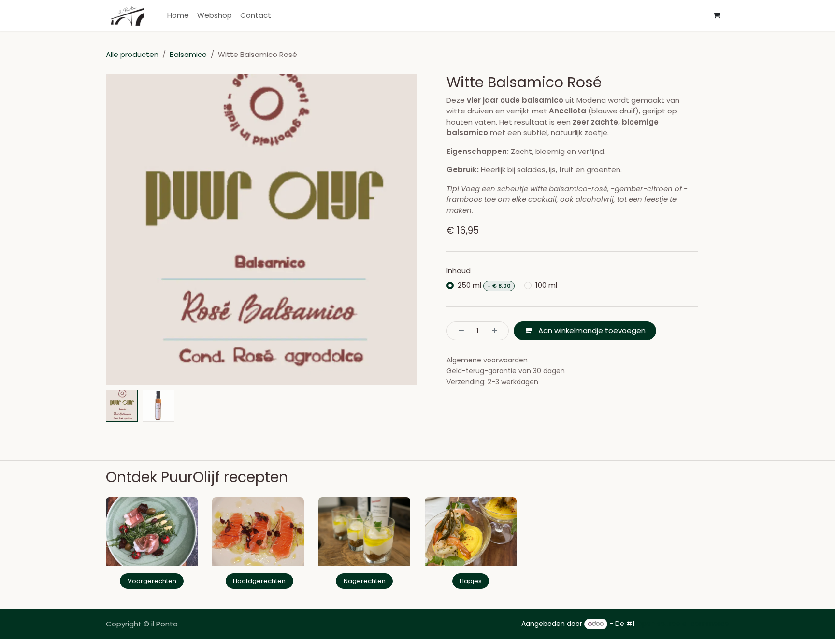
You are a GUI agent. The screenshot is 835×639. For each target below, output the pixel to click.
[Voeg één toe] (497, 331)
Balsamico (188, 54)
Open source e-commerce (682, 623)
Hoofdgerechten (259, 580)
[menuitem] (178, 15)
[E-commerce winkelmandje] (716, 15)
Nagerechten (365, 580)
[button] (121, 229)
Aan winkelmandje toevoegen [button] (591, 330)
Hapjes (471, 580)
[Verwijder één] (458, 331)
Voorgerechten (152, 580)
